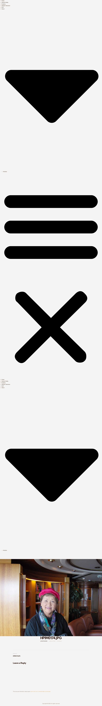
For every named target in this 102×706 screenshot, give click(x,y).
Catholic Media (5, 2)
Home (3, 0)
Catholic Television (6, 5)
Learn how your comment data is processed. (40, 691)
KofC (3, 7)
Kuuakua (3, 4)
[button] (51, 276)
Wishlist (5, 171)
